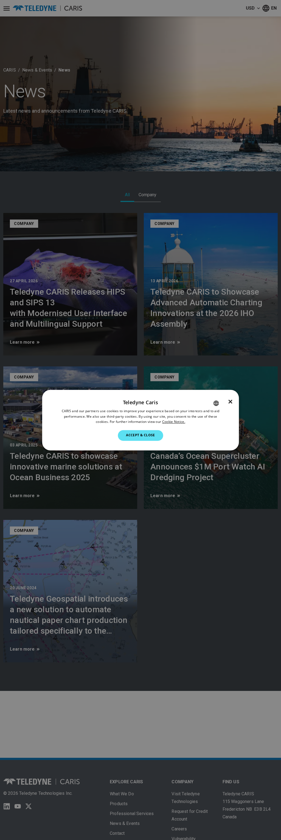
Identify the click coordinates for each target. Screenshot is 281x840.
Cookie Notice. (173, 422)
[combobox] (216, 403)
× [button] (230, 401)
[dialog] (140, 420)
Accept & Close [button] (140, 435)
